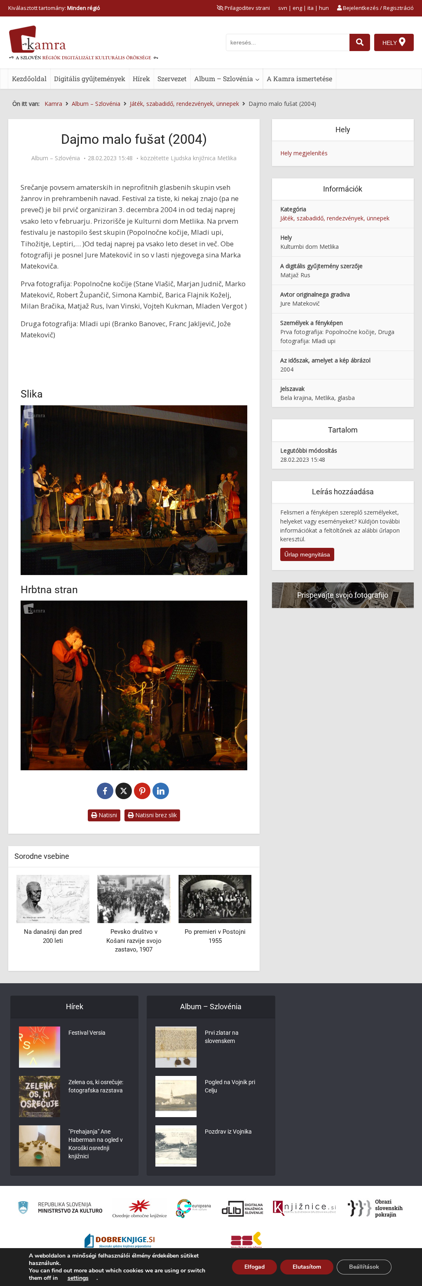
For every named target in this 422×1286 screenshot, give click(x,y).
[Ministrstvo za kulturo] (60, 1209)
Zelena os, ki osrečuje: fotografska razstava (95, 1086)
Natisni (107, 815)
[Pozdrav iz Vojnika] (176, 1146)
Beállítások (364, 1267)
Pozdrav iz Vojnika (228, 1131)
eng (297, 8)
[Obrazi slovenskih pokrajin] (375, 1208)
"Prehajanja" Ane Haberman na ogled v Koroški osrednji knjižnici (95, 1144)
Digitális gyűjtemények (89, 78)
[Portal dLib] (242, 1208)
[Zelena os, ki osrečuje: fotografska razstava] (39, 1096)
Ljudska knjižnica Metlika (204, 158)
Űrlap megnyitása (307, 554)
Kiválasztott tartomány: (54, 8)
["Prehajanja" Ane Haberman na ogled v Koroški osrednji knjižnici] (39, 1146)
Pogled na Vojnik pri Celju (230, 1086)
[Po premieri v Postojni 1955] (141, 899)
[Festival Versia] (39, 1047)
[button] (230, 920)
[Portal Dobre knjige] (119, 1242)
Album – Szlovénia (223, 78)
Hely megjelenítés (304, 153)
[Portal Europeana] (193, 1208)
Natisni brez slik (155, 815)
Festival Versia (87, 1032)
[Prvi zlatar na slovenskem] (176, 1047)
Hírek (141, 78)
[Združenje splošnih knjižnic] (246, 1242)
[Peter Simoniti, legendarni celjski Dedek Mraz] (222, 899)
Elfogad (254, 1267)
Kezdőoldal (29, 78)
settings (78, 1278)
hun (324, 8)
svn (282, 8)
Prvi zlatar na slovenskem (222, 1036)
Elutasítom (307, 1267)
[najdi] (359, 42)
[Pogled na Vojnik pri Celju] (176, 1096)
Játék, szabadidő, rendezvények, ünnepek (334, 218)
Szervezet (172, 78)
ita (310, 8)
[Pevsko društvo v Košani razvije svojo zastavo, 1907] (60, 899)
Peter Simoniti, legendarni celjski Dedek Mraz (222, 940)
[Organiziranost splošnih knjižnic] (139, 1208)
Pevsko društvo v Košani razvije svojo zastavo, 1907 (60, 940)
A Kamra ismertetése (299, 78)
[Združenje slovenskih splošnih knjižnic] (304, 1208)
